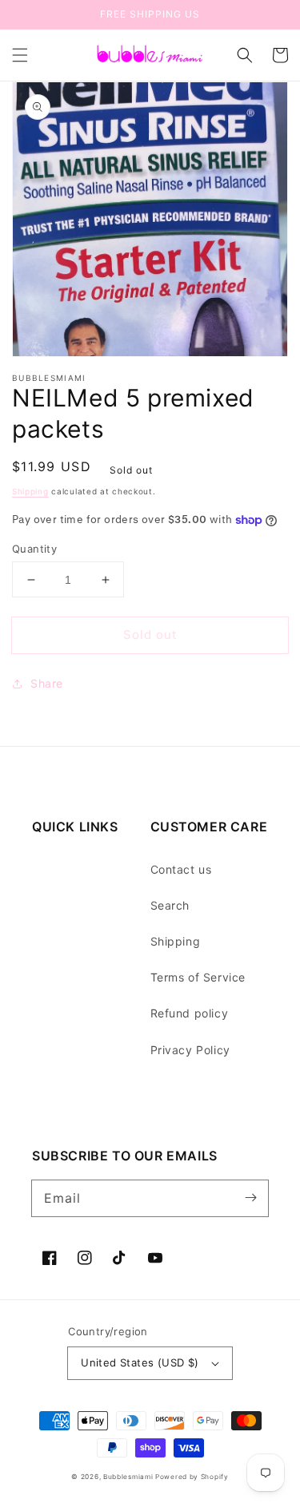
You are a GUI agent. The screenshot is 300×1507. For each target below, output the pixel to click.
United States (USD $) (139, 1362)
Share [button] (46, 683)
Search (170, 905)
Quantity (34, 548)
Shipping (30, 491)
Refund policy (189, 1013)
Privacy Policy (190, 1050)
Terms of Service (198, 977)
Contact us (181, 869)
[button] (20, 55)
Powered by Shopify (192, 1477)
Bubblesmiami (129, 1477)
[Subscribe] (250, 1198)
